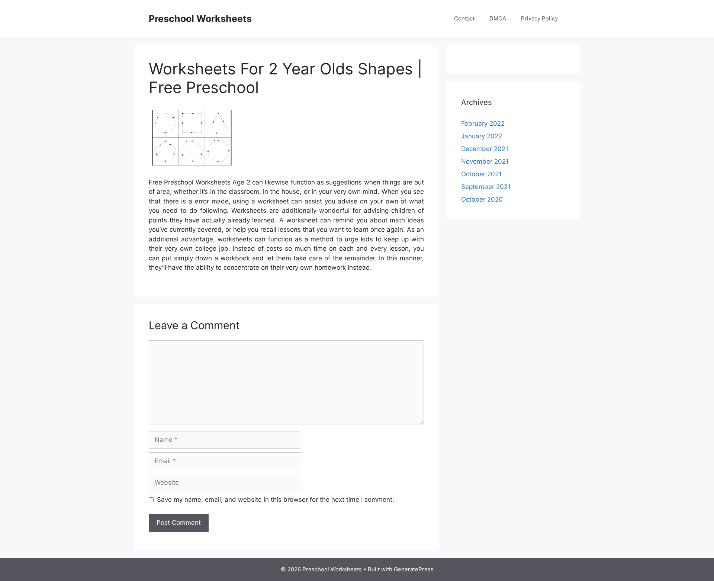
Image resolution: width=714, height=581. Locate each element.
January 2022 (481, 136)
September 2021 (486, 186)
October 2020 (482, 199)
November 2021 (485, 161)
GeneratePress (414, 569)
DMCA (497, 18)
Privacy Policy (539, 18)
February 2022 (483, 123)
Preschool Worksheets (200, 18)
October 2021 (481, 174)
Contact (464, 18)
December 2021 (484, 149)
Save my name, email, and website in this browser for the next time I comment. (275, 499)
